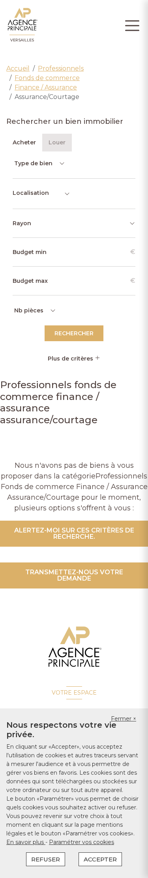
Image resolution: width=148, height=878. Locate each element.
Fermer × (123, 718)
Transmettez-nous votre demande (74, 575)
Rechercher (74, 333)
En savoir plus (25, 842)
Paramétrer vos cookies (81, 842)
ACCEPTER (100, 859)
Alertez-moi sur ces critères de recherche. (74, 533)
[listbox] (39, 163)
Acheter (24, 142)
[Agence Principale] (74, 646)
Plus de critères (71, 358)
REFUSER (45, 859)
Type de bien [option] (33, 163)
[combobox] (41, 193)
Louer (57, 142)
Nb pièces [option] (28, 310)
